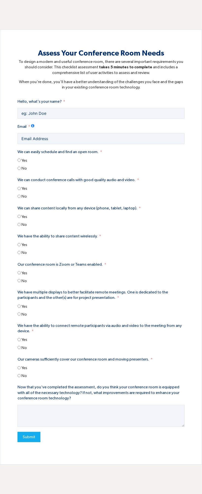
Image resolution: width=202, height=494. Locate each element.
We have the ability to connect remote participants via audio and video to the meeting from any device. (99, 328)
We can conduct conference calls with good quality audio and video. (76, 180)
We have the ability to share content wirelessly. (57, 236)
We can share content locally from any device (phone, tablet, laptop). (77, 208)
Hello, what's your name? (39, 101)
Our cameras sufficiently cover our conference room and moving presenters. (83, 359)
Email (22, 127)
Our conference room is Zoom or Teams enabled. (60, 264)
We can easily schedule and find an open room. (58, 152)
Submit (29, 437)
